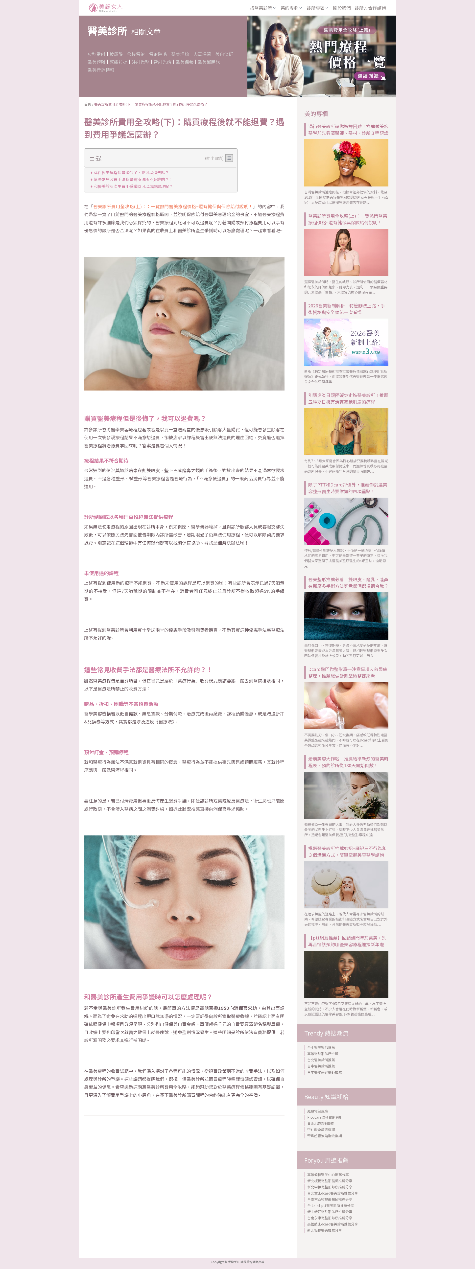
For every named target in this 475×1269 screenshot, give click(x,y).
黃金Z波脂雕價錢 (320, 1123)
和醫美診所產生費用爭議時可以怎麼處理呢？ (133, 186)
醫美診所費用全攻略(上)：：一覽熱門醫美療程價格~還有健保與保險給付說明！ (173, 206)
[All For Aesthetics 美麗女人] (105, 8)
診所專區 (316, 7)
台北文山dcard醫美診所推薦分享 (332, 1193)
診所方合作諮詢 (370, 7)
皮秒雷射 (96, 54)
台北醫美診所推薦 (321, 1059)
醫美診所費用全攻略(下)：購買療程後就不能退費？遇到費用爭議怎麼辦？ (151, 104)
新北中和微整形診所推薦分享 (329, 1186)
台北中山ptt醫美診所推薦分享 (330, 1205)
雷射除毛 (158, 54)
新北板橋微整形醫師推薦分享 (329, 1180)
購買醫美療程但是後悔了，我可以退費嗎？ (131, 172)
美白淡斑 (224, 54)
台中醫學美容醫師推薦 (324, 1072)
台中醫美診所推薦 (321, 1065)
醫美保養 (184, 62)
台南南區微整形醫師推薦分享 (329, 1199)
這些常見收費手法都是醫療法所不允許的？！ (133, 179)
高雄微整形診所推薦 (322, 1053)
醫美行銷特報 (101, 70)
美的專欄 (289, 7)
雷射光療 (162, 62)
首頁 (87, 104)
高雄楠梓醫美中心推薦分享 (328, 1174)
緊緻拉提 (118, 62)
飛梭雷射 (136, 54)
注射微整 (140, 62)
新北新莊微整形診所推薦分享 (329, 1211)
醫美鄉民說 (209, 62)
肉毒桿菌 (202, 54)
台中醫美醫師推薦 (321, 1047)
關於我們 (342, 7)
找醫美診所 (261, 7)
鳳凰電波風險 (317, 1110)
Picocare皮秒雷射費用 (324, 1117)
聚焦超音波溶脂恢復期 (324, 1135)
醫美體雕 (96, 62)
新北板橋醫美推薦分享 (324, 1230)
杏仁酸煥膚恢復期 (321, 1129)
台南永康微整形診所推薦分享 (329, 1217)
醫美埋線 (180, 54)
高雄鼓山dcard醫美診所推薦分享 (332, 1224)
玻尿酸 (116, 54)
